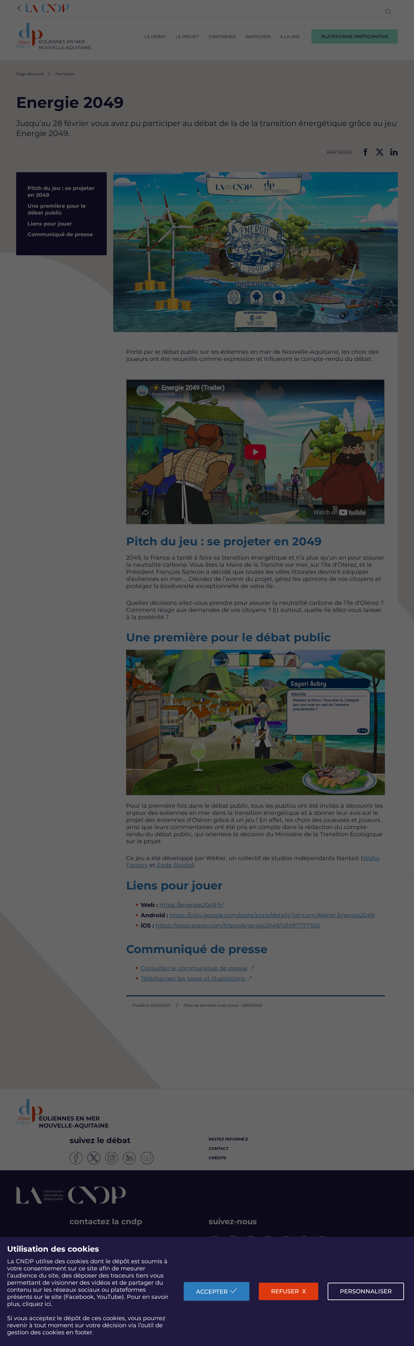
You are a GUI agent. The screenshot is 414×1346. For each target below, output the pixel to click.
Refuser (285, 1291)
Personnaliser (366, 1291)
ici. (48, 1304)
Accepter (212, 1291)
